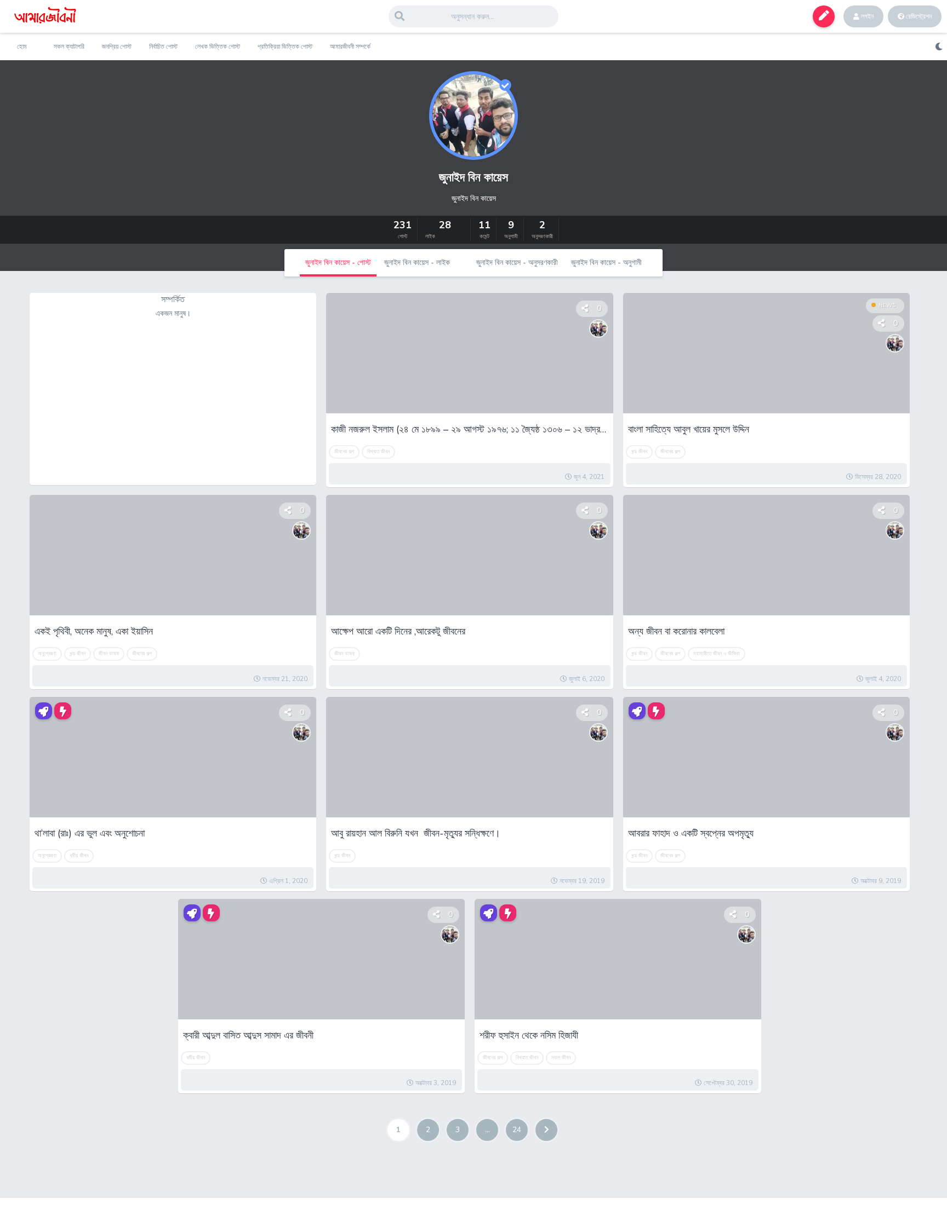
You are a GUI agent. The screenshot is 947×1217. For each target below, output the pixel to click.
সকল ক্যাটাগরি (69, 46)
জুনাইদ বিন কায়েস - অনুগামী (606, 262)
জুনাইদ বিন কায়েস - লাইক (417, 262)
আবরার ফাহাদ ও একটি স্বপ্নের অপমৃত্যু (691, 833)
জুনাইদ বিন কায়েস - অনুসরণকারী (517, 262)
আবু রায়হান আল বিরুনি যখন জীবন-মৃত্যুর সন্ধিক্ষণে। (417, 833)
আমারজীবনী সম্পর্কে (350, 46)
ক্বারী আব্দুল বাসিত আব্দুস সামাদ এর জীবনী (248, 1035)
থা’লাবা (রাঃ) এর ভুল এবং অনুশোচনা (90, 833)
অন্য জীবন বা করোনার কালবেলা (676, 631)
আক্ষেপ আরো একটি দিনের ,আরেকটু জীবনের (398, 631)
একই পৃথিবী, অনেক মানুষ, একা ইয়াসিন (94, 631)
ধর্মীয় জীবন (79, 856)
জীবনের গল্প (344, 451)
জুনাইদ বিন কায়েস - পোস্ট (338, 262)
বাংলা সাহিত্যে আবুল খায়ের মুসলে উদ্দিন (688, 429)
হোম (22, 46)
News (886, 305)
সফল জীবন (561, 1058)
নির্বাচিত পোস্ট (163, 46)
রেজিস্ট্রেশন (918, 16)
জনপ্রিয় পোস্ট (117, 46)
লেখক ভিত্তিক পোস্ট (217, 46)
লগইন (866, 16)
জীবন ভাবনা (109, 653)
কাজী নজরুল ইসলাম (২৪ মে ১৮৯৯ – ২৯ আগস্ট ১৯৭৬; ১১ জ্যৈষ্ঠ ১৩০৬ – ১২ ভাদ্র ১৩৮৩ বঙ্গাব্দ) (469, 429)
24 (516, 1129)
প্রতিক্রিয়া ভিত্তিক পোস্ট (285, 46)
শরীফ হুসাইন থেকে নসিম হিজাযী (529, 1035)
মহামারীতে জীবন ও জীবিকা (716, 653)
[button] (824, 16)
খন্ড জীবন (639, 451)
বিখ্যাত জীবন (378, 451)
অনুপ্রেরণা (47, 653)
